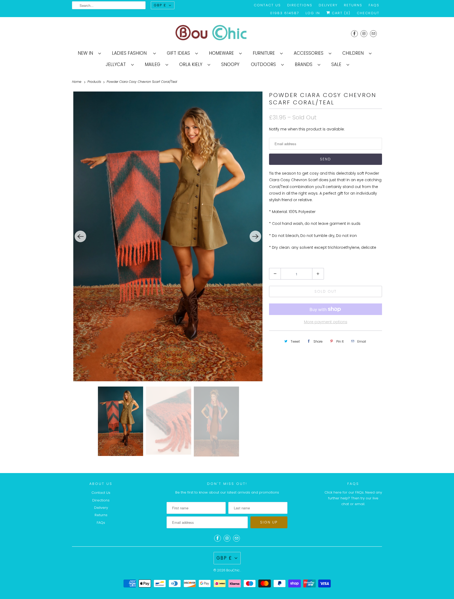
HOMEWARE (222, 53)
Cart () (340, 13)
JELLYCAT (117, 64)
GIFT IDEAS (180, 53)
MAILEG (154, 64)
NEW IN (87, 53)
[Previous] (80, 236)
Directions (299, 5)
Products (94, 81)
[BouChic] (227, 33)
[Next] (255, 236)
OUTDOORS (264, 64)
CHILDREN (354, 53)
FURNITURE (265, 53)
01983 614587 (284, 13)
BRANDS (305, 64)
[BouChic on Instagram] (363, 33)
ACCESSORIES (310, 53)
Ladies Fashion (131, 53)
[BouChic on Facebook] (354, 33)
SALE (337, 64)
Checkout (368, 13)
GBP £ (160, 5)
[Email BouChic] (373, 33)
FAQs (374, 5)
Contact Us (267, 5)
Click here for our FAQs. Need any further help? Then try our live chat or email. (353, 498)
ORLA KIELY (192, 64)
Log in (313, 13)
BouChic (233, 570)
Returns (353, 5)
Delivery (328, 5)
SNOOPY (230, 64)
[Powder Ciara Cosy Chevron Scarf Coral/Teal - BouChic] (167, 237)
